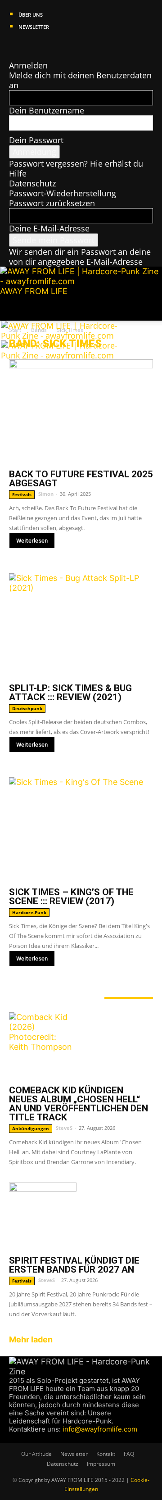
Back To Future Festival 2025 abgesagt (81, 479)
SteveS (64, 1127)
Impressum (101, 1464)
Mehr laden (31, 1339)
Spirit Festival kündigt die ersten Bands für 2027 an (74, 1265)
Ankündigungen (30, 1128)
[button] (15, 308)
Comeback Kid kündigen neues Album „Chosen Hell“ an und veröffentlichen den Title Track (78, 1104)
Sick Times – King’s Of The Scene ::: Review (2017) (71, 896)
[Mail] (30, 45)
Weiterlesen (32, 540)
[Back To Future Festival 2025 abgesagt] (81, 411)
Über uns (30, 14)
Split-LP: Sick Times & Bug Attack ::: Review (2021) (70, 692)
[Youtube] (46, 45)
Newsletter (33, 26)
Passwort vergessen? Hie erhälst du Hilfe (76, 168)
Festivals (22, 494)
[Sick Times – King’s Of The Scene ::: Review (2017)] (81, 829)
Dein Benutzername (46, 110)
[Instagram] (22, 45)
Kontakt (105, 1454)
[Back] (12, 55)
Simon (46, 493)
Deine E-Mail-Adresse (49, 228)
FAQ (129, 1454)
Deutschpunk (27, 708)
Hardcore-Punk (29, 912)
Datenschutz (32, 183)
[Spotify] (39, 45)
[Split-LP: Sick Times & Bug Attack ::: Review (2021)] (81, 625)
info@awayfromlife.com (100, 1429)
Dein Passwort (36, 140)
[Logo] (67, 335)
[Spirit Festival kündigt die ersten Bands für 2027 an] (81, 1216)
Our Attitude (36, 1454)
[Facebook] (13, 45)
